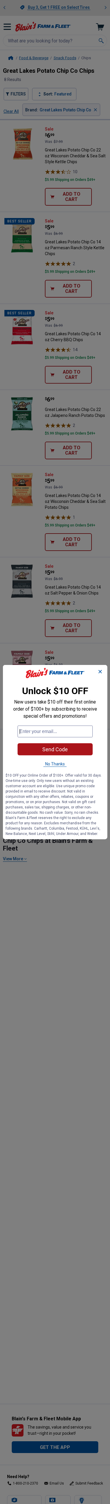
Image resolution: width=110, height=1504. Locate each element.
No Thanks (55, 764)
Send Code (55, 749)
